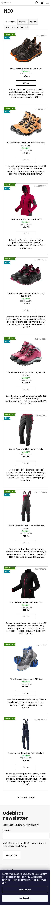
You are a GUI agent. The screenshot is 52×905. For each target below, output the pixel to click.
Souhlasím (25, 898)
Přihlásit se (11, 855)
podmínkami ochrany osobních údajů (24, 845)
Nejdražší (33, 22)
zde (4, 882)
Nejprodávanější (11, 27)
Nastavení (25, 889)
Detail (26, 83)
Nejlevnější (23, 22)
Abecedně (24, 27)
